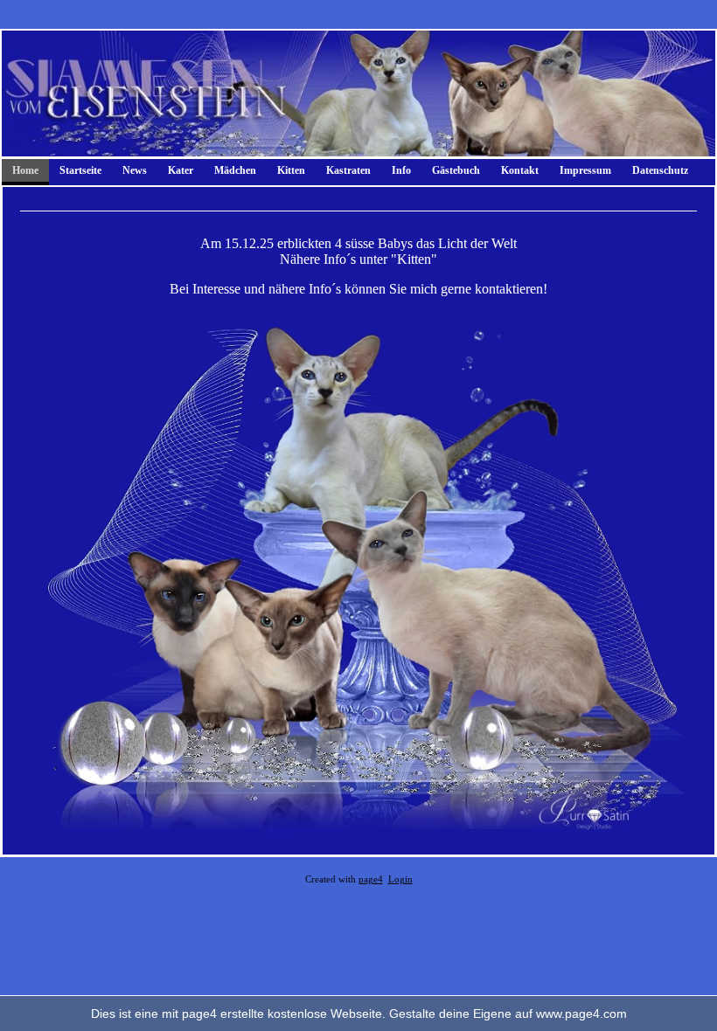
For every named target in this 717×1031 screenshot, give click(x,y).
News (134, 170)
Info (401, 170)
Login (400, 879)
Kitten (291, 170)
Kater (180, 170)
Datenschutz (660, 170)
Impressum (585, 170)
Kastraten (348, 170)
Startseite (80, 170)
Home (25, 170)
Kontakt (520, 170)
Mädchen (235, 170)
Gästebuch (456, 170)
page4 (370, 879)
